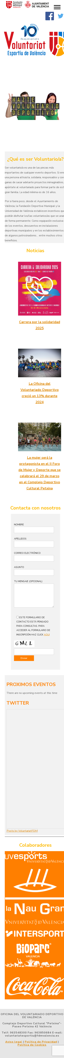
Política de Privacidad (41, 1042)
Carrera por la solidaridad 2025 (39, 325)
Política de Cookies (32, 1045)
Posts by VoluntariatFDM (22, 831)
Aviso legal (13, 1042)
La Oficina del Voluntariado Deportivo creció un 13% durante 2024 (39, 392)
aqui (47, 634)
